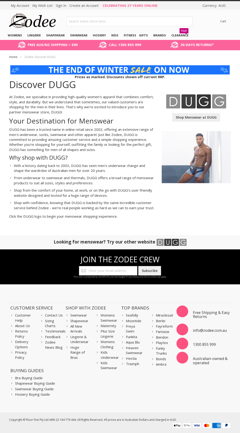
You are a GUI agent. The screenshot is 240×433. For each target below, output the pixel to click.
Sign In (61, 5)
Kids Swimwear (109, 365)
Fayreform (164, 326)
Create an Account (84, 5)
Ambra (161, 364)
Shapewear (79, 320)
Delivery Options (21, 344)
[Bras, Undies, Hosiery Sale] (120, 67)
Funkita (131, 336)
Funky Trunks (161, 351)
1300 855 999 (204, 344)
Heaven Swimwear (134, 350)
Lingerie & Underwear (79, 339)
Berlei (160, 320)
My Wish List (42, 5)
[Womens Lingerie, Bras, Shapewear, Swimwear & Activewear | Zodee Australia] (32, 21)
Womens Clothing (108, 344)
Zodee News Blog (54, 344)
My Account (20, 5)
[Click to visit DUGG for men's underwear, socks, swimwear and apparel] (196, 96)
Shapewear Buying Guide (35, 383)
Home (13, 57)
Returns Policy (21, 333)
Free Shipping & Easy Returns (211, 314)
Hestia (131, 358)
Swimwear (78, 315)
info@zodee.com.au (210, 330)
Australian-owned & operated (210, 360)
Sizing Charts (50, 323)
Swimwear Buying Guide (34, 389)
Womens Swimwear (109, 317)
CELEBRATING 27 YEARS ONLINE (130, 5)
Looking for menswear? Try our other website (105, 242)
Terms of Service (152, 276)
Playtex (162, 342)
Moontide (133, 320)
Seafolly (132, 315)
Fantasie (162, 331)
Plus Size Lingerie (108, 333)
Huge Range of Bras (77, 352)
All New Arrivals (76, 328)
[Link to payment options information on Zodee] (202, 426)
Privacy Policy (132, 276)
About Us (22, 325)
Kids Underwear (110, 355)
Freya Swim (130, 328)
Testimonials (55, 331)
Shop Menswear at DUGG (196, 117)
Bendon (162, 337)
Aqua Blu (133, 342)
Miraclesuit (164, 315)
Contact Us (54, 315)
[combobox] (129, 21)
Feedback (52, 336)
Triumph (132, 363)
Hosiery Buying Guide (32, 394)
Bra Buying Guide (29, 377)
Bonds (161, 358)
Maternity (108, 325)
